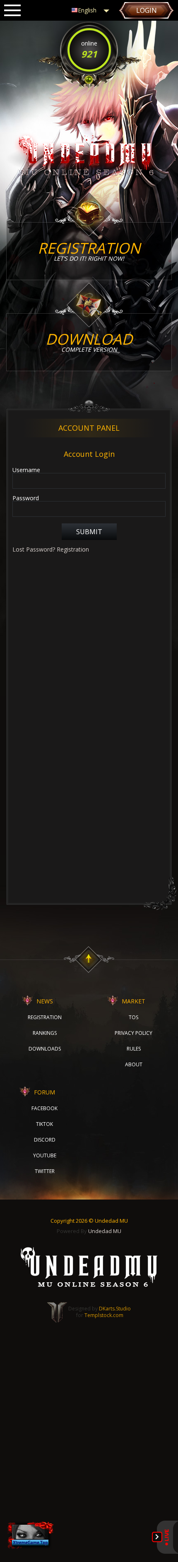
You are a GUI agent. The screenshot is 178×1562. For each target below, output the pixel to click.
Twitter (45, 1171)
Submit (89, 531)
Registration (73, 549)
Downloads (45, 1048)
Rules (134, 1048)
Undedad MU (104, 1231)
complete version (89, 341)
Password (25, 498)
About (133, 1064)
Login (146, 10)
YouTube (44, 1155)
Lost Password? (33, 549)
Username (26, 470)
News (44, 1001)
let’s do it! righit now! (89, 250)
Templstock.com (103, 1315)
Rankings (45, 1033)
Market (133, 1001)
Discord (44, 1139)
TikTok (44, 1124)
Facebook (44, 1108)
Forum (44, 1092)
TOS (133, 1017)
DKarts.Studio (115, 1308)
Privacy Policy (133, 1033)
